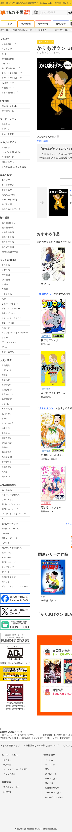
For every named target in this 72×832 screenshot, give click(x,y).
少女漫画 (6, 270)
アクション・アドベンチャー (15, 333)
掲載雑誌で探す (9, 195)
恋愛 (4, 299)
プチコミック (8, 499)
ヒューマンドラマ (10, 304)
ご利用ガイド (8, 157)
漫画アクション (9, 577)
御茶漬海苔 (7, 399)
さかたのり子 (8, 423)
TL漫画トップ (8, 83)
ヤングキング (8, 567)
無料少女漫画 (8, 237)
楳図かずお (7, 389)
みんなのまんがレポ (11, 209)
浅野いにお (7, 370)
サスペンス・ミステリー (13, 318)
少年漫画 (6, 279)
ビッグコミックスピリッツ (14, 514)
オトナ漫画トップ (10, 92)
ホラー (5, 337)
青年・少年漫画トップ (12, 78)
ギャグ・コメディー (11, 308)
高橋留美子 (7, 452)
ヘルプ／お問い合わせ (12, 152)
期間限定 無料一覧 (10, 251)
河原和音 (6, 404)
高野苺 (5, 447)
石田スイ (6, 375)
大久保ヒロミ (8, 394)
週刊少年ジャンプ (10, 509)
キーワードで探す (10, 199)
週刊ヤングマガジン (11, 504)
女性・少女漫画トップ (12, 73)
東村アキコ (7, 462)
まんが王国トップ (11, 745)
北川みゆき (7, 414)
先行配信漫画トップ (11, 68)
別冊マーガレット (10, 538)
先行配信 (26, 23)
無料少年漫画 (8, 247)
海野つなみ (7, 385)
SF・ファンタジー (10, 342)
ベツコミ (6, 543)
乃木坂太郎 (7, 457)
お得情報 (7, 792)
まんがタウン (46, 408)
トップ (8, 23)
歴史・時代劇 (8, 323)
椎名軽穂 (6, 428)
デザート (6, 572)
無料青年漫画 (8, 242)
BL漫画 (5, 289)
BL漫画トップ (8, 88)
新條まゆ (6, 433)
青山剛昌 (6, 365)
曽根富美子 (7, 443)
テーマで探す (8, 185)
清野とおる (7, 438)
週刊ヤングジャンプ (11, 528)
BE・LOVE (7, 490)
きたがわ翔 (7, 409)
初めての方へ (8, 162)
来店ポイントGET (10, 106)
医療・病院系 (8, 352)
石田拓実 (6, 380)
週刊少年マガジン (10, 524)
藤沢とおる (7, 467)
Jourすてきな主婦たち (12, 548)
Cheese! (5, 533)
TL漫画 (5, 284)
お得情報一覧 (8, 111)
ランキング (7, 49)
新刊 (4, 54)
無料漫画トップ (9, 44)
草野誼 (5, 418)
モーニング (7, 553)
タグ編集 (43, 140)
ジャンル (6, 63)
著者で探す (7, 190)
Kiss (4, 519)
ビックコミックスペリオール (15, 586)
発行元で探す (8, 204)
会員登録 (6, 124)
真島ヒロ (6, 472)
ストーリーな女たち (11, 495)
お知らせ (6, 147)
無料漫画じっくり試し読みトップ (42, 745)
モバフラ (6, 582)
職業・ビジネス (9, 313)
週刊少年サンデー (10, 562)
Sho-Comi (6, 557)
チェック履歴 (8, 134)
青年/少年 (61, 23)
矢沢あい (6, 476)
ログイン (6, 129)
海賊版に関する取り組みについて (15, 663)
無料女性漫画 (8, 232)
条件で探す (7, 180)
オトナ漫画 (7, 294)
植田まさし (45, 294)
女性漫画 (6, 265)
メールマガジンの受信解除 (15, 769)
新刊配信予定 (8, 59)
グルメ (5, 347)
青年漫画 (6, 275)
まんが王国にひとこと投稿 (14, 167)
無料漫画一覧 (8, 227)
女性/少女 (43, 23)
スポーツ (6, 328)
